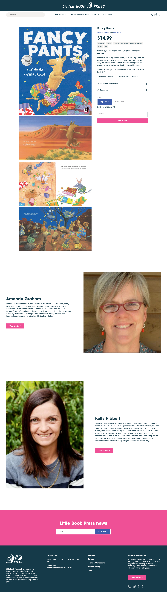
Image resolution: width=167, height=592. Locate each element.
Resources (107, 14)
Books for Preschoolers (121, 43)
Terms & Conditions (96, 563)
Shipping (91, 555)
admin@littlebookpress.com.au (59, 568)
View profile (14, 326)
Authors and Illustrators (79, 14)
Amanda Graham (103, 32)
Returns (91, 559)
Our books (59, 14)
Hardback (119, 102)
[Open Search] (7, 14)
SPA (106, 46)
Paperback (104, 102)
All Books (101, 43)
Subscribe (102, 531)
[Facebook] (129, 586)
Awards (109, 43)
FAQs (90, 570)
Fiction (100, 46)
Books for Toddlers (136, 43)
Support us (136, 577)
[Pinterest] (142, 586)
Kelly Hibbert (117, 32)
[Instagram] (138, 586)
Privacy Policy (94, 566)
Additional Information (109, 84)
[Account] (151, 14)
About (95, 14)
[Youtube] (134, 586)
